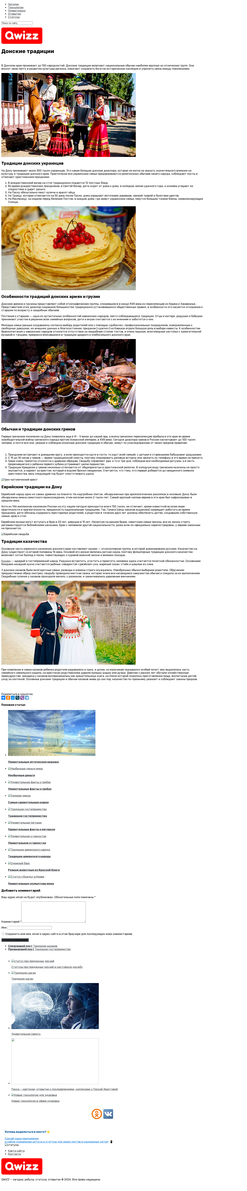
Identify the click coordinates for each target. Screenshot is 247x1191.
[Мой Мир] (13, 698)
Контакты (14, 1154)
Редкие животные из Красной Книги (34, 870)
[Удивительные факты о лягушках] (25, 822)
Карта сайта (16, 1150)
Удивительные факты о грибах (29, 789)
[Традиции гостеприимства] (27, 809)
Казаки (6, 561)
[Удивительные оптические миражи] (51, 755)
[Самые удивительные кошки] (19, 795)
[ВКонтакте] (3, 698)
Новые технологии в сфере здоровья (35, 1101)
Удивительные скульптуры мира (31, 883)
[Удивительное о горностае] (27, 836)
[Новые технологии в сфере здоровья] (34, 1095)
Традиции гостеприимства (27, 816)
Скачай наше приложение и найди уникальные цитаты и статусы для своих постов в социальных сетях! (56, 1140)
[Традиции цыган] (23, 972)
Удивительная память (25, 1034)
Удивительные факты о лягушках (31, 829)
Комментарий (11, 921)
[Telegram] (27, 698)
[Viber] (22, 698)
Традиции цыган (22, 978)
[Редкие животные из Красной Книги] (19, 863)
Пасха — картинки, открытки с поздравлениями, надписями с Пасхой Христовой (64, 1089)
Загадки (13, 4)
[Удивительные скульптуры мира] (26, 876)
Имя (4, 927)
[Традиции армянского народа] (29, 849)
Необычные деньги (21, 775)
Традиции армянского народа (29, 856)
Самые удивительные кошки (28, 802)
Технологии (16, 7)
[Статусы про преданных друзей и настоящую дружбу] (32, 961)
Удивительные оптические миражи (33, 762)
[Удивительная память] (55, 1028)
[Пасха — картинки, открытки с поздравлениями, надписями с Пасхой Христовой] (55, 1083)
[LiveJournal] (17, 698)
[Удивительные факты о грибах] (29, 782)
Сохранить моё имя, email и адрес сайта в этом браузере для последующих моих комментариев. (69, 934)
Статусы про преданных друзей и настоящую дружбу (47, 967)
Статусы (14, 17)
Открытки (14, 13)
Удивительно (17, 10)
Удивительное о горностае (27, 843)
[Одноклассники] (8, 698)
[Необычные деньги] (25, 768)
